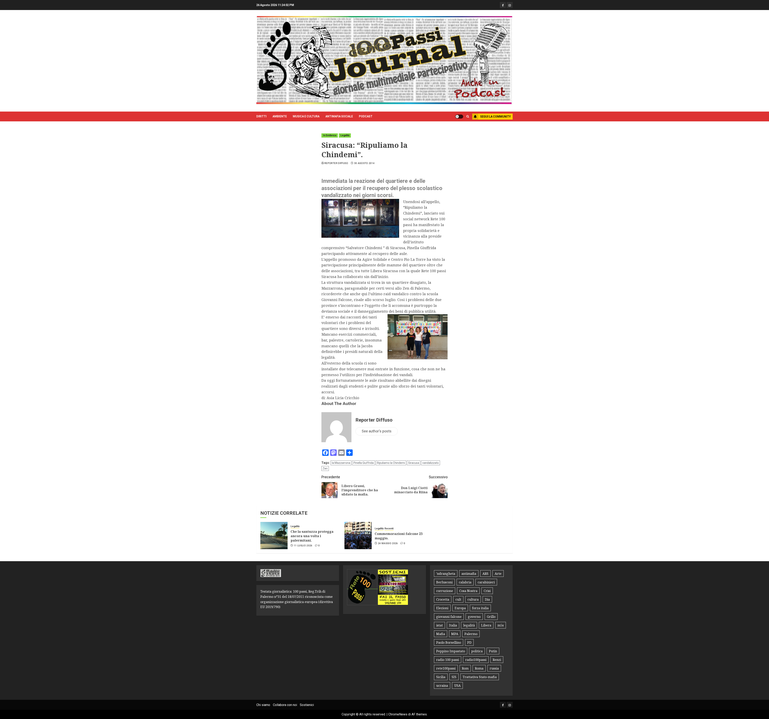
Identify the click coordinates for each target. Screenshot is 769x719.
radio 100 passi (447, 660)
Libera (486, 625)
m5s (500, 625)
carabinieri (486, 582)
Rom (465, 668)
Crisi (487, 591)
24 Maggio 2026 (388, 543)
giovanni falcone (449, 616)
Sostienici (307, 705)
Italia (453, 625)
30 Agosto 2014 (364, 163)
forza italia (480, 608)
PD (469, 642)
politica (477, 651)
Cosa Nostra (468, 591)
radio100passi (475, 660)
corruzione (444, 591)
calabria (465, 582)
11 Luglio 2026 (303, 545)
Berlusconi (444, 582)
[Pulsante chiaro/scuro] (459, 117)
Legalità (344, 135)
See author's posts (377, 431)
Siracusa (413, 462)
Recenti (389, 528)
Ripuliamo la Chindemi (391, 462)
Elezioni (442, 608)
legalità (469, 625)
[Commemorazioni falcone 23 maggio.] (358, 535)
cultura (473, 599)
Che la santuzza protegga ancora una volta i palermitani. (312, 536)
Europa (460, 608)
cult (458, 599)
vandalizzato (430, 462)
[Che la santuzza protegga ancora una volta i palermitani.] (274, 535)
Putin (493, 651)
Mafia (440, 634)
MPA (454, 634)
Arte (498, 573)
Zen (325, 468)
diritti (261, 116)
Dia (487, 599)
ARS (485, 573)
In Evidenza (329, 135)
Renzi (497, 660)
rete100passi (446, 668)
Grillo (491, 616)
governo (474, 616)
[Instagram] (510, 5)
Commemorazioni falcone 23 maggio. (399, 536)
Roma (479, 668)
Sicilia (440, 677)
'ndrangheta (445, 573)
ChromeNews (397, 714)
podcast (365, 116)
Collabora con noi (285, 705)
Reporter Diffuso (336, 163)
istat (439, 625)
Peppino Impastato (450, 651)
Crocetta (442, 599)
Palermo (470, 634)
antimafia (468, 573)
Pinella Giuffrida (363, 462)
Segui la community (495, 116)
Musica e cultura (306, 116)
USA (457, 685)
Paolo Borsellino (448, 642)
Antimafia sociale (339, 116)
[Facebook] (503, 5)
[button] (467, 116)
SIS (454, 677)
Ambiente (280, 116)
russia (494, 668)
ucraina (442, 685)
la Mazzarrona (341, 462)
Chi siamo (263, 705)
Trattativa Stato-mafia (480, 677)
